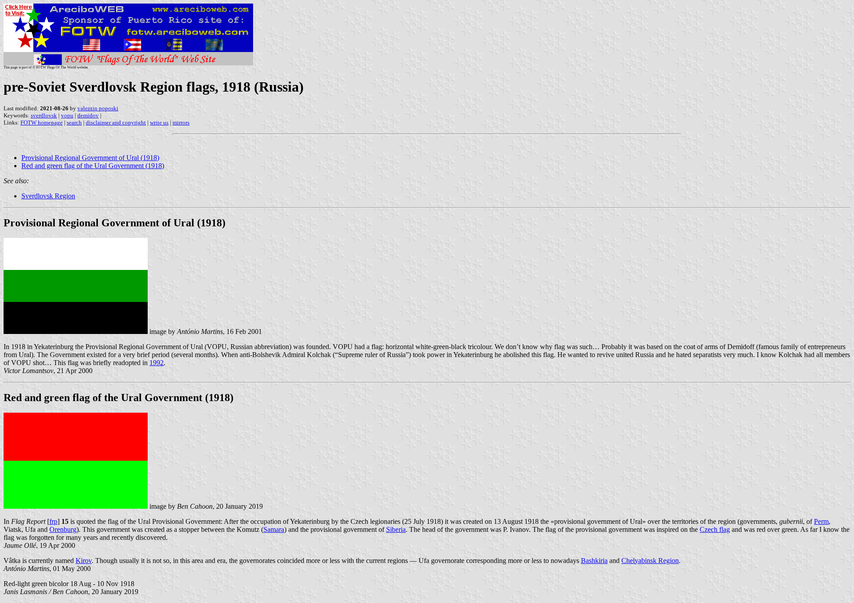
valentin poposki (97, 108)
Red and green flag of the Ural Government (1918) (92, 165)
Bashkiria (594, 560)
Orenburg (63, 529)
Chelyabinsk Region (650, 560)
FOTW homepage (41, 122)
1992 (156, 362)
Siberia (396, 529)
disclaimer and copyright (116, 122)
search (74, 122)
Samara (273, 529)
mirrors (181, 122)
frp (53, 521)
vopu (67, 115)
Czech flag (715, 529)
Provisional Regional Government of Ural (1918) (90, 157)
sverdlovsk (44, 115)
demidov (88, 115)
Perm (821, 521)
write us (159, 122)
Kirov (84, 560)
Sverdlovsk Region (48, 196)
